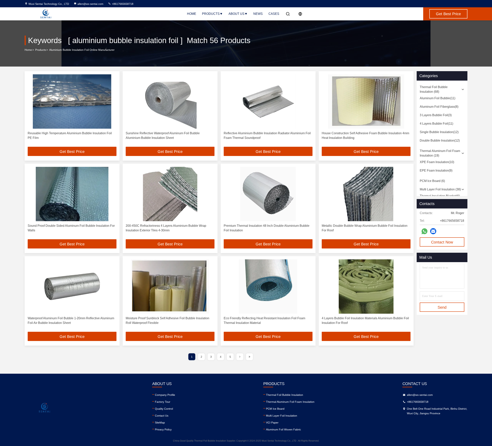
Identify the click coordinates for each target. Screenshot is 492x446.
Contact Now (442, 242)
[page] (239, 356)
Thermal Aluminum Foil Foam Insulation (290, 401)
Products (211, 13)
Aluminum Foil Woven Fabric (283, 429)
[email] (433, 231)
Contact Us (161, 415)
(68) (434, 89)
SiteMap (160, 422)
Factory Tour (162, 401)
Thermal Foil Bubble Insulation (284, 394)
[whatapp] (424, 231)
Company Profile (165, 394)
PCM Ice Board (275, 408)
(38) (440, 189)
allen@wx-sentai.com (90, 3)
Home (191, 13)
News (258, 13)
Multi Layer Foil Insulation (281, 415)
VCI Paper (272, 422)
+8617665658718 (122, 3)
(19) (440, 153)
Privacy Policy (163, 429)
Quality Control (164, 408)
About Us (236, 13)
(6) (432, 181)
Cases (273, 13)
